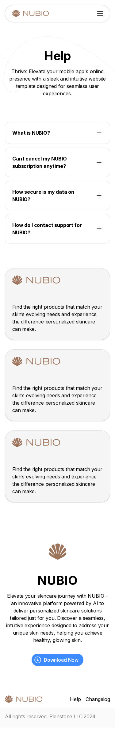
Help (75, 699)
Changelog (98, 699)
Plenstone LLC (65, 716)
